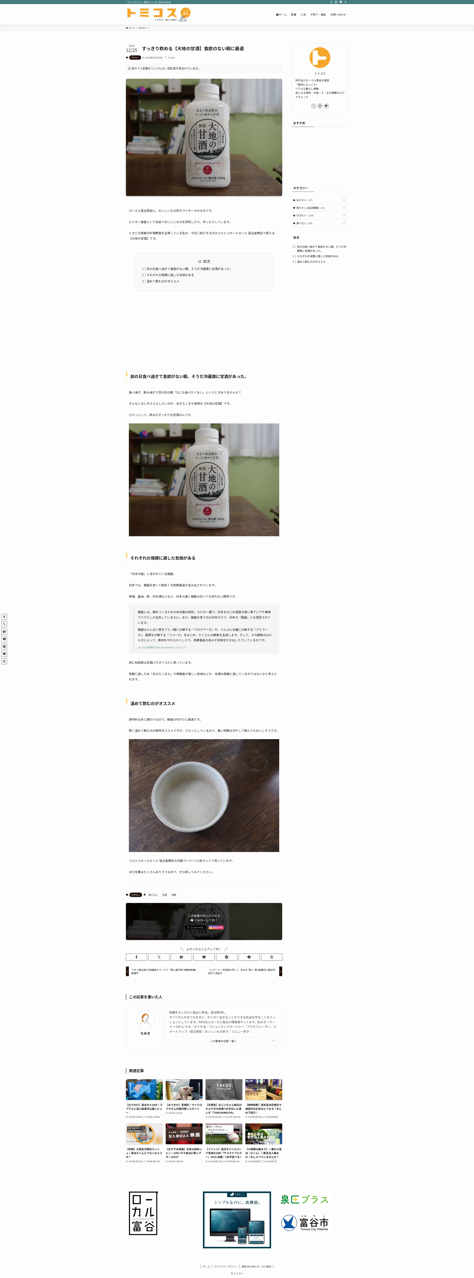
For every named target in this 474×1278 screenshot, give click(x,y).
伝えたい (304, 200)
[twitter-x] (331, 2)
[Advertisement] (204, 329)
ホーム (206, 1266)
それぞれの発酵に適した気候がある (170, 275)
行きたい (135, 57)
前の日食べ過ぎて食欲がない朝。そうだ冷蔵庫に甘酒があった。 (190, 268)
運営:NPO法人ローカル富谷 (256, 1266)
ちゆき (145, 1033)
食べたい (304, 223)
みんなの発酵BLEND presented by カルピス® (162, 647)
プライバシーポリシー (226, 1266)
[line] (340, 2)
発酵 (174, 894)
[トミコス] (159, 14)
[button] (136, 957)
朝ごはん (153, 894)
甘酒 (164, 894)
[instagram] (336, 2)
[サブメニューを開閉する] (344, 200)
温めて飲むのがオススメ (163, 281)
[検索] (345, 2)
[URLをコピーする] (271, 957)
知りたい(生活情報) (310, 208)
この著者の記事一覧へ (223, 1041)
